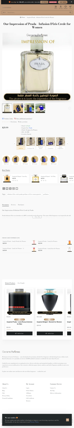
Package (5, 152)
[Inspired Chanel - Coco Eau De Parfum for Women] (7, 178)
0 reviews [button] (14, 122)
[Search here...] (70, 12)
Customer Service (56, 384)
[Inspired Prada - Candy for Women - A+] (34, 249)
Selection (5, 139)
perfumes (46, 194)
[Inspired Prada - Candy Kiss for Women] (69, 249)
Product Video (8, 119)
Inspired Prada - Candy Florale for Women (14, 241)
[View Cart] (70, 7)
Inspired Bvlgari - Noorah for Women (49, 322)
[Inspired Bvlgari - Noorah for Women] (50, 302)
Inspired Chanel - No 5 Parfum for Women (48, 176)
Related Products (10, 283)
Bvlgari (39, 316)
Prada (30, 128)
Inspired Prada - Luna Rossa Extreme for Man (19, 323)
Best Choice (6, 170)
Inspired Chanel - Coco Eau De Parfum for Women (20, 176)
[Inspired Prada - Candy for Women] (69, 242)
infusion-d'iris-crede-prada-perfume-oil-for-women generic (24, 194)
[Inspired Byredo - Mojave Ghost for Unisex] (64, 178)
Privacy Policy (34, 422)
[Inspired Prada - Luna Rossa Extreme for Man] (19, 302)
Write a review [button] (22, 122)
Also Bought (21, 283)
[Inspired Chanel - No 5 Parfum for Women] (35, 178)
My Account (30, 384)
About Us (5, 384)
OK (67, 420)
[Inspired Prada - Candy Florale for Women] (34, 242)
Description (5, 205)
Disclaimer (21, 205)
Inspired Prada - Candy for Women (47, 241)
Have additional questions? (24, 119)
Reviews (13, 205)
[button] (4, 108)
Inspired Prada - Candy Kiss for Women (49, 248)
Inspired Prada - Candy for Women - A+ (13, 248)
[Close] (71, 2)
